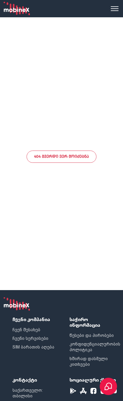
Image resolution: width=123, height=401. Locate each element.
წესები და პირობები (92, 335)
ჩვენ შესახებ (26, 329)
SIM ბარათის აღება (33, 347)
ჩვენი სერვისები (30, 338)
